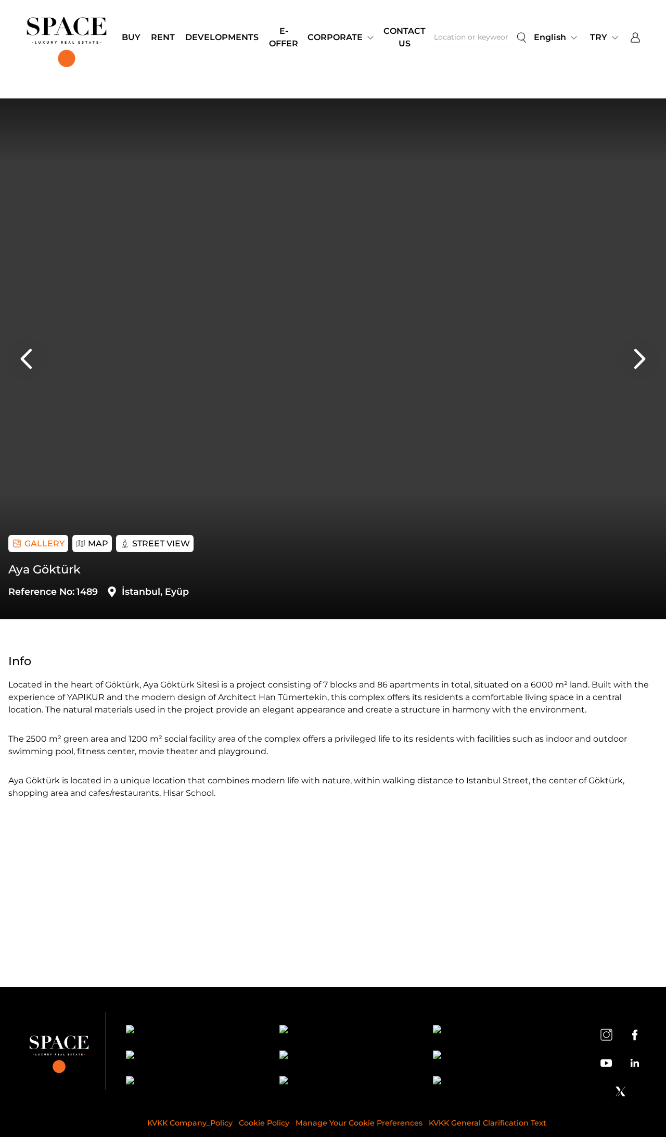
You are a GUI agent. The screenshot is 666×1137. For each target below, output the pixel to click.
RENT (163, 37)
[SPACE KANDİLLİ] (500, 1031)
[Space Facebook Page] (635, 1034)
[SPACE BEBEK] (193, 1031)
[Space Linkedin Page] (635, 1063)
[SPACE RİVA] (193, 1082)
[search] (521, 37)
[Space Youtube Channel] (606, 1063)
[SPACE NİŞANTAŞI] (347, 1031)
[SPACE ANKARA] (500, 1082)
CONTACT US (404, 37)
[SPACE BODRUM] (347, 1082)
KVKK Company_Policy (190, 1123)
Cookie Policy (264, 1123)
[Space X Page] (620, 1091)
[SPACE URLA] (500, 1056)
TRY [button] (598, 37)
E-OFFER (283, 37)
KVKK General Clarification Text (487, 1123)
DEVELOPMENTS (222, 37)
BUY (131, 37)
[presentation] (27, 359)
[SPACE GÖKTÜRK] (193, 1056)
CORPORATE (335, 37)
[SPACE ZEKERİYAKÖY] (347, 1056)
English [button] (550, 37)
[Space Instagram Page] (606, 1034)
